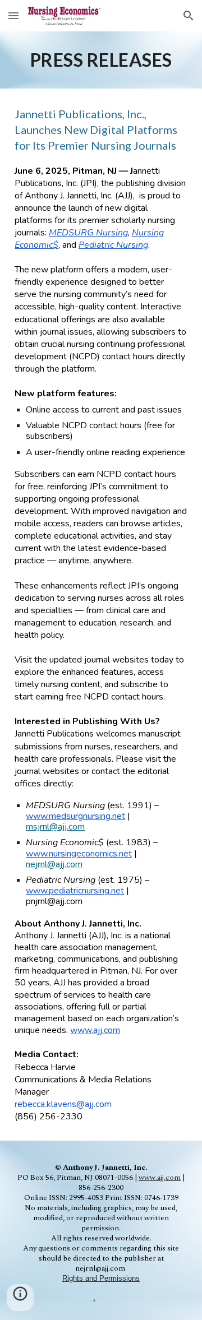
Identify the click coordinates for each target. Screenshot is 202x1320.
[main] (101, 60)
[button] (13, 15)
